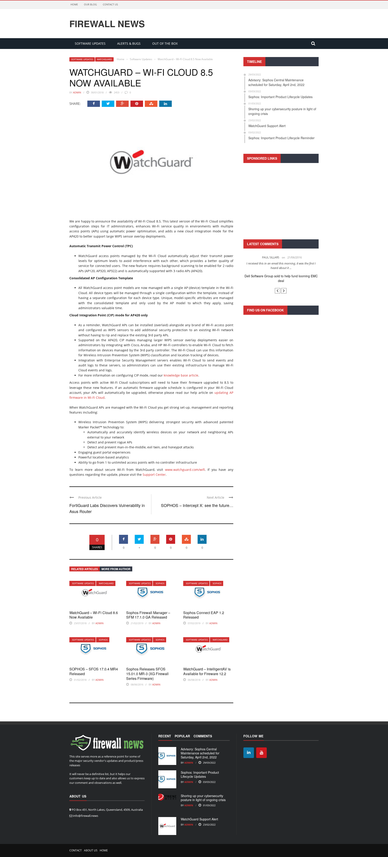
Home (74, 4)
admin (77, 92)
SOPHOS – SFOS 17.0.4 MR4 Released (93, 671)
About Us (90, 850)
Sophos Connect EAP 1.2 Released (203, 615)
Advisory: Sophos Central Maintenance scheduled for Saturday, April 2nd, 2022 (200, 753)
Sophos (160, 583)
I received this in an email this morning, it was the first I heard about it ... (259, 265)
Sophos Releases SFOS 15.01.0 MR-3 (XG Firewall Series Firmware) (147, 673)
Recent (164, 736)
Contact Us (110, 4)
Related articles (84, 569)
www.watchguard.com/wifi (185, 469)
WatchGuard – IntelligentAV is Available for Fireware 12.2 (207, 671)
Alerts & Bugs (129, 43)
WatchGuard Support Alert (199, 819)
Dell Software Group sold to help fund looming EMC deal (259, 278)
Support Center (154, 474)
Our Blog (90, 4)
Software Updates (90, 43)
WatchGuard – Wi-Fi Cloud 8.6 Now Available (93, 615)
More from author (115, 569)
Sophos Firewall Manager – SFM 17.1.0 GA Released (148, 615)
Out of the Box (165, 43)
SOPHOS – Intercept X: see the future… (197, 505)
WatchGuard (104, 59)
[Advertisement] (281, 200)
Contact (75, 850)
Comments (203, 736)
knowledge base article (181, 375)
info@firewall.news (85, 816)
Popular (182, 736)
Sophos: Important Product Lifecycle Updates (200, 774)
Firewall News (107, 23)
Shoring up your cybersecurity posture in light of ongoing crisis (203, 797)
